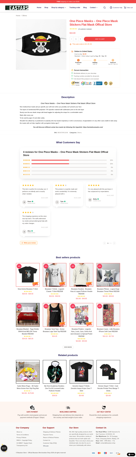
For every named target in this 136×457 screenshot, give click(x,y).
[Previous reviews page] (104, 243)
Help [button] (132, 454)
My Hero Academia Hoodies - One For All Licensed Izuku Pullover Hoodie (54, 388)
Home (18, 15)
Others (24, 15)
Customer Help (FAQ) (50, 443)
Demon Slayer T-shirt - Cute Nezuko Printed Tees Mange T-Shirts (108, 388)
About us (19, 432)
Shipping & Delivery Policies (52, 432)
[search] (105, 8)
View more (68, 347)
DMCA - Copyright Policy (24, 440)
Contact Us (46, 440)
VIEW (27, 284)
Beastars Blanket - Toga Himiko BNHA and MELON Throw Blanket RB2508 (28, 331)
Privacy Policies (21, 437)
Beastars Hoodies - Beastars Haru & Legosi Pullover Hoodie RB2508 (81, 291)
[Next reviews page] (114, 243)
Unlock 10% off (4, 448)
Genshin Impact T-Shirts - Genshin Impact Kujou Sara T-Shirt (81, 388)
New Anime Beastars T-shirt (28, 289)
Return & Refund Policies (51, 437)
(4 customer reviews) (85, 29)
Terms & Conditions (23, 434)
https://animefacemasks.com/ (93, 127)
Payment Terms (48, 434)
